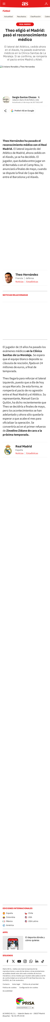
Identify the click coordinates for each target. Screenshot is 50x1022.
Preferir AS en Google (24, 110)
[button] (5, 110)
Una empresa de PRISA (25, 1001)
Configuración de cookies (28, 987)
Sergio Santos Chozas (24, 97)
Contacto (6, 984)
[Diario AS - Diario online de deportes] (25, 3)
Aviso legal (16, 984)
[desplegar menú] (4, 4)
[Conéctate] (46, 3)
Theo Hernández (26, 275)
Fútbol (6, 11)
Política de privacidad (30, 984)
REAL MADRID (25, 24)
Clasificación (35, 16)
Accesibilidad (7, 991)
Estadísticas (32, 281)
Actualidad (8, 16)
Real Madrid (23, 446)
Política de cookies (10, 987)
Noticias (19, 281)
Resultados (21, 16)
